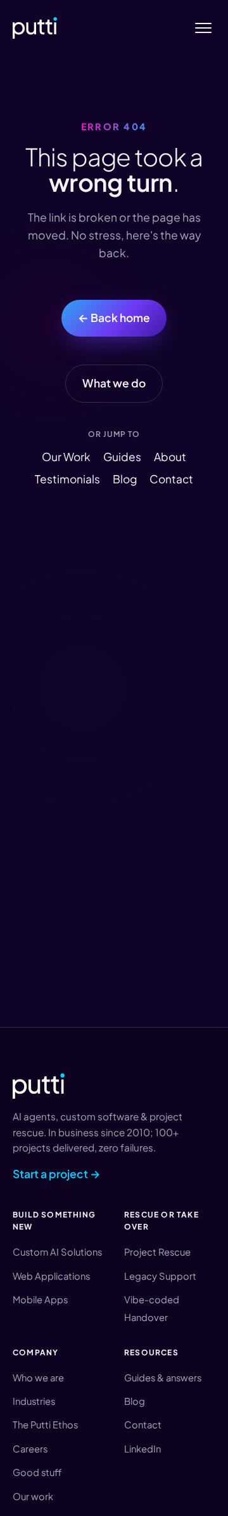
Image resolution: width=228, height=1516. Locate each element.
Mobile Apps (40, 1299)
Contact (171, 479)
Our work (33, 1496)
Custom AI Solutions (57, 1252)
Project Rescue (157, 1252)
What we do (114, 383)
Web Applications (51, 1276)
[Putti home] (35, 28)
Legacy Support (160, 1276)
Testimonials (67, 479)
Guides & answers (162, 1377)
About (170, 457)
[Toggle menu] (203, 28)
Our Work (66, 457)
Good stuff (37, 1472)
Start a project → (57, 1174)
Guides (122, 457)
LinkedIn (142, 1448)
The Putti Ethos (45, 1424)
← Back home (114, 318)
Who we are (38, 1377)
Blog (125, 479)
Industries (34, 1401)
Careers (30, 1448)
